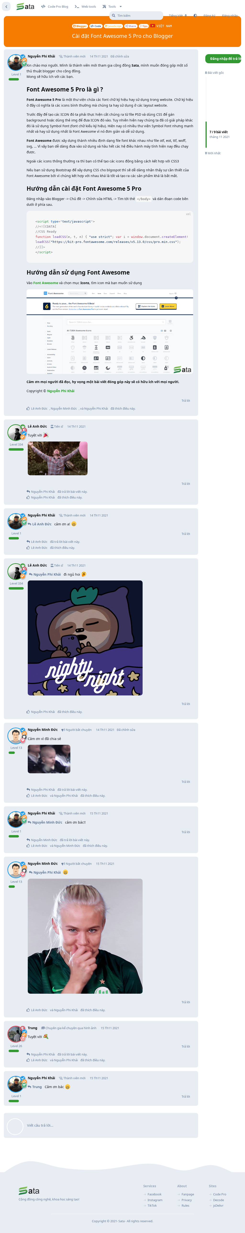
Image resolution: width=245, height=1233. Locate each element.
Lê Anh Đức (41, 524)
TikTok (152, 1205)
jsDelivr (218, 1205)
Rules (185, 1205)
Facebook (154, 1194)
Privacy (187, 1200)
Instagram (155, 1200)
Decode (218, 1200)
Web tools (89, 6)
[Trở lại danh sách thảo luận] (6, 6)
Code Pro (219, 1194)
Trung (37, 1086)
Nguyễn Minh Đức (47, 822)
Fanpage (188, 1194)
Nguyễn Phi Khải (60, 391)
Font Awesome (45, 283)
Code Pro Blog (58, 6)
